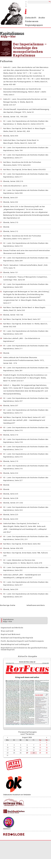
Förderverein (31, 21)
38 (1, 338)
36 (1, 324)
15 (1, 181)
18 (1, 198)
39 (1, 346)
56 (1, 473)
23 (1, 231)
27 (1, 258)
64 (1, 514)
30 (1, 277)
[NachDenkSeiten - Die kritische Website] (14, 811)
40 (1, 353)
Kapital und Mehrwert (10, 634)
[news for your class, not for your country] (14, 834)
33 (1, 307)
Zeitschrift (30, 17)
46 (1, 405)
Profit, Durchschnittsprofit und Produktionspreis (22, 641)
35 (1, 319)
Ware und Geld (7, 631)
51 (1, 439)
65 (1, 519)
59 (1, 489)
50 (1, 435)
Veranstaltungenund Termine (27, 733)
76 (1, 594)
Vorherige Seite (7, 605)
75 (1, 589)
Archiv (41, 17)
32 (1, 291)
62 (1, 503)
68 (1, 544)
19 (1, 202)
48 (1, 417)
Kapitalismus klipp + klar (8, 620)
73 (1, 575)
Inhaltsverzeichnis (36, 605)
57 (1, 477)
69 (1, 548)
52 (1, 447)
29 (1, 272)
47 (1, 410)
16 (1, 186)
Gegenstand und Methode (12, 628)
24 (1, 236)
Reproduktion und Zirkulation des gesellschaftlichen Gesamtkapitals (24, 649)
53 (1, 454)
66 (1, 523)
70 (1, 553)
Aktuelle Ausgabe (27, 656)
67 (1, 536)
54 (1, 461)
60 (1, 494)
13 (1, 169)
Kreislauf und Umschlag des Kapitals (17, 638)
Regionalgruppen (34, 25)
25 (1, 243)
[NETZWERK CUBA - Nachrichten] (14, 802)
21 (1, 222)
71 (1, 560)
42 (1, 368)
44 (1, 385)
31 (1, 284)
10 (1, 147)
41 (1, 357)
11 (1, 155)
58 (1, 485)
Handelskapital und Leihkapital (15, 644)
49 (1, 427)
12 (1, 162)
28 (1, 265)
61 (1, 498)
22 (1, 227)
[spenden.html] (14, 769)
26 (1, 250)
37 (1, 331)
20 (1, 206)
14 (1, 174)
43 (1, 375)
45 (1, 398)
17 (1, 190)
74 (1, 582)
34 (1, 315)
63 (1, 507)
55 (1, 466)
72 (1, 567)
